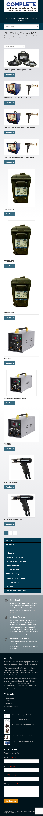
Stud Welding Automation (16, 561)
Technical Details (12, 706)
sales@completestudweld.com (18, 18)
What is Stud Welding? (14, 557)
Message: (11, 784)
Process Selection (12, 565)
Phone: (10, 766)
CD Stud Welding (12, 574)
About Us (9, 540)
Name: (10, 757)
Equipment (14, 36)
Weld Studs (10, 544)
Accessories (10, 549)
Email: (10, 775)
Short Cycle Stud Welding (15, 578)
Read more (10, 74)
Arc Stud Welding (12, 570)
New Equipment (25, 36)
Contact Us (10, 586)
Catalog (8, 701)
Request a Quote (12, 582)
